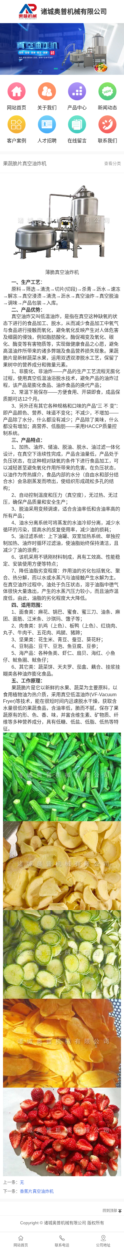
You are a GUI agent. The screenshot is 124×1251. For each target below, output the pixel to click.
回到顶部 (110, 1211)
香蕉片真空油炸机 (37, 1191)
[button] (55, 69)
